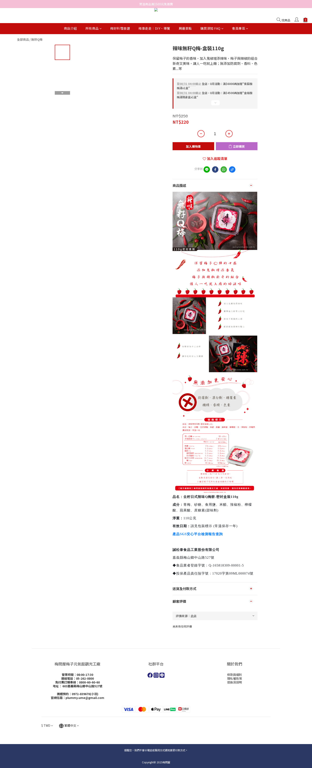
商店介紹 (70, 28)
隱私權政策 (234, 678)
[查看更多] (215, 104)
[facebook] (215, 169)
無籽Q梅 (36, 39)
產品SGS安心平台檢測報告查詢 (198, 534)
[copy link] (232, 169)
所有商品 (92, 28)
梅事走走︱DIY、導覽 (154, 28)
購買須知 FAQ (210, 28)
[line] (207, 169)
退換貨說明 (234, 682)
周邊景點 (185, 28)
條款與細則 (234, 674)
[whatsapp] (224, 169)
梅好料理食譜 (120, 28)
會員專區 (238, 28)
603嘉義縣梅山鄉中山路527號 (82, 686)
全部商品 (23, 39)
